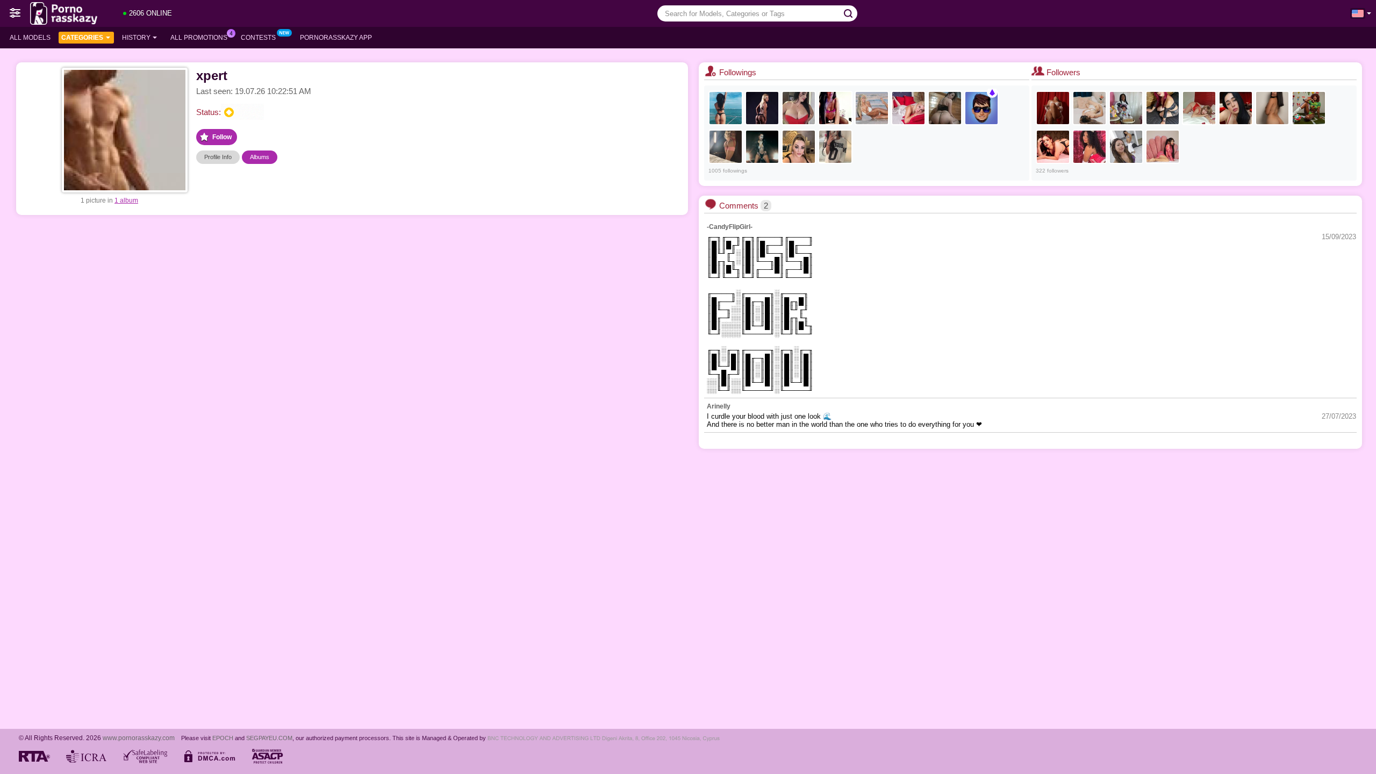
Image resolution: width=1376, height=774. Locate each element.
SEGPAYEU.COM (269, 738)
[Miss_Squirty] (835, 108)
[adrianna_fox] (872, 108)
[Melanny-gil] (1089, 108)
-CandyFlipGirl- (729, 227)
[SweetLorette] (762, 108)
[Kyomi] (1272, 108)
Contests (258, 37)
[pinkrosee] (725, 147)
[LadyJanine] (908, 108)
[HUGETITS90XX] (799, 108)
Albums (259, 157)
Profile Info (218, 157)
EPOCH (222, 738)
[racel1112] (799, 147)
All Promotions (198, 37)
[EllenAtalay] (945, 108)
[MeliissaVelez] (1199, 108)
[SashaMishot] (1162, 108)
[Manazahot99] (1126, 147)
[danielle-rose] (1053, 108)
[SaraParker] (762, 147)
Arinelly (718, 406)
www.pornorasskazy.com (139, 737)
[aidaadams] (1309, 108)
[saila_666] (981, 108)
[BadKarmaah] (835, 147)
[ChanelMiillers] (1089, 147)
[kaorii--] (1162, 147)
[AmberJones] (1053, 147)
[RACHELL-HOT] (1126, 108)
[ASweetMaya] (725, 108)
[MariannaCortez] (1236, 108)
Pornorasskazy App (336, 37)
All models (30, 37)
